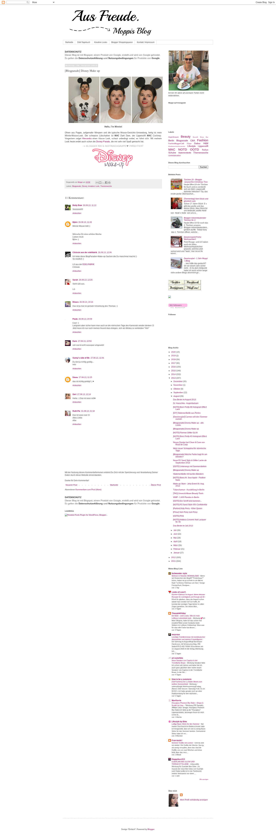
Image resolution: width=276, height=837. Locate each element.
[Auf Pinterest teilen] (109, 182)
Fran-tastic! (177, 740)
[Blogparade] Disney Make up (186, 429)
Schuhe (172, 152)
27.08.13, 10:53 (85, 341)
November (178, 385)
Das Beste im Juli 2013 (183, 526)
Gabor (197, 143)
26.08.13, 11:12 (89, 205)
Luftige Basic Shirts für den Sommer (186, 724)
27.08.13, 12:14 (84, 394)
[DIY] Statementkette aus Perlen (187, 413)
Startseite (69, 42)
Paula (75, 319)
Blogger (151, 829)
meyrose (176, 634)
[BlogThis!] (100, 182)
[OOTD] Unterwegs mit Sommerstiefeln (190, 466)
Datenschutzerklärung (91, 58)
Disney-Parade (103, 141)
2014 (173, 374)
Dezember (178, 381)
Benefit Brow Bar (200, 137)
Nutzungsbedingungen (121, 58)
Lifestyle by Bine (179, 721)
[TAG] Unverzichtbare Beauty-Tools (188, 493)
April (175, 541)
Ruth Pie (76, 411)
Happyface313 (178, 759)
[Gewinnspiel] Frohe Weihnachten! (192, 238)
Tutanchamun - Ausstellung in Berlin (188, 490)
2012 (173, 557)
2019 (173, 356)
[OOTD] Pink (178, 516)
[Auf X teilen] (103, 182)
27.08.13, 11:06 (97, 358)
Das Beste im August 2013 (184, 399)
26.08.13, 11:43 (85, 222)
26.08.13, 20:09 (85, 319)
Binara (76, 302)
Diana (75, 377)
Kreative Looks (100, 42)
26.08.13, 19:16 (86, 302)
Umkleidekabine (174, 155)
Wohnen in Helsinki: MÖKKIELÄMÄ (185, 576)
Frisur (189, 143)
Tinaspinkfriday (179, 613)
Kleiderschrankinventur (176, 146)
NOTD (182, 149)
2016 (173, 367)
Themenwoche (106, 186)
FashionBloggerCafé (176, 143)
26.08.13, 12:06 (105, 252)
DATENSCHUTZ (73, 51)
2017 (173, 363)
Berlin (171, 140)
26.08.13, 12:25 (85, 280)
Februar (177, 549)
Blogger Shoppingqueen (122, 42)
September (178, 392)
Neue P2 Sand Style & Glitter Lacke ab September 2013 (190, 461)
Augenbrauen (173, 137)
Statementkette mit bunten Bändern (188, 474)
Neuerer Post (71, 485)
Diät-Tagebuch (83, 42)
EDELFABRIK (88, 264)
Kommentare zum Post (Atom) (88, 490)
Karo (75, 341)
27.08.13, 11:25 (85, 377)
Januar (176, 553)
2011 (173, 561)
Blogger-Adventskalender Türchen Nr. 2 (195, 219)
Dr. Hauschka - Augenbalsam (185, 403)
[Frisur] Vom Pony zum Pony (185, 512)
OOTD (194, 149)
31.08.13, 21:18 (88, 411)
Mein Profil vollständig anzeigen (194, 800)
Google (156, 58)
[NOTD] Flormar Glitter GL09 (185, 433)
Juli (175, 530)
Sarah (75, 280)
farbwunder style (179, 573)
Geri (74, 394)
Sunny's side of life (81, 358)
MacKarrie (176, 700)
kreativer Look (93, 186)
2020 (173, 352)
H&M (205, 143)
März (175, 545)
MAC (171, 149)
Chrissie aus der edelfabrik (85, 252)
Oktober (177, 389)
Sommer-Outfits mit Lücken (182, 743)
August (176, 396)
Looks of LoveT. (179, 592)
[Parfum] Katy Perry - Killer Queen (187, 508)
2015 (173, 371)
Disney (84, 186)
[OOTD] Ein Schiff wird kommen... (187, 501)
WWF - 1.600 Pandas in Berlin (186, 497)
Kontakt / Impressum (145, 42)
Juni (175, 534)
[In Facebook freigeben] (106, 182)
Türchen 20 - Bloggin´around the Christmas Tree (196, 180)
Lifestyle (191, 146)
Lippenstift (203, 146)
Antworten (77, 213)
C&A (192, 140)
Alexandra (87, 138)
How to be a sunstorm (182, 679)
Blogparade (76, 186)
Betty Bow (77, 205)
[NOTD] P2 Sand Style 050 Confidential (190, 505)
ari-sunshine (177, 658)
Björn (75, 222)
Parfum (205, 150)
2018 (173, 359)
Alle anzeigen (203, 779)
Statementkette (184, 153)
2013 (173, 378)
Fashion (202, 140)
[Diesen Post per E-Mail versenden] (97, 182)
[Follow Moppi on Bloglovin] (177, 307)
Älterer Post (156, 485)
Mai (175, 538)
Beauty (186, 136)
